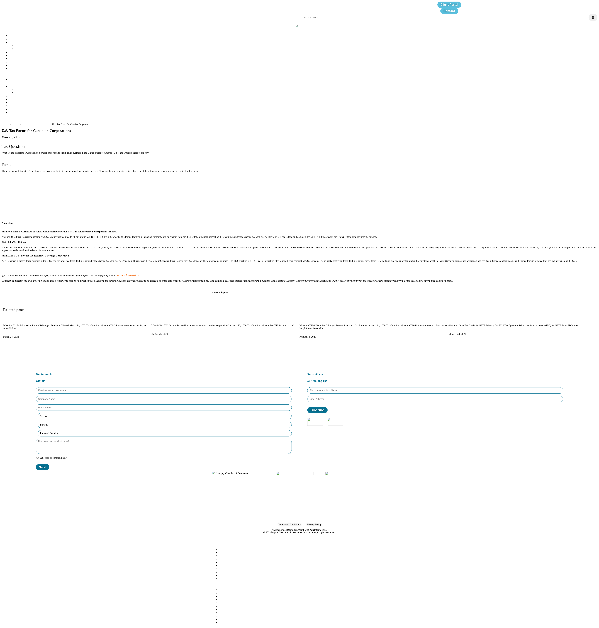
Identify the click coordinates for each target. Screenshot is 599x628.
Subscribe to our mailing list (53, 457)
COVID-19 (224, 558)
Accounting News (229, 562)
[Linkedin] (437, 428)
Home (5, 124)
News (12, 52)
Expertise (14, 42)
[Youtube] (441, 428)
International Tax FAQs (35, 124)
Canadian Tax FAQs (230, 549)
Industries (21, 48)
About (12, 35)
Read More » (10, 333)
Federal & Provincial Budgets (236, 568)
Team (12, 38)
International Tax (229, 578)
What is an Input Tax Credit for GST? (470, 319)
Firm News (225, 572)
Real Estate (225, 575)
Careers (14, 55)
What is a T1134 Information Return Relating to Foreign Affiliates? (44, 319)
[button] (299, 73)
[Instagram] (433, 428)
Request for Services (22, 65)
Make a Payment (19, 68)
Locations (15, 58)
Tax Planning (226, 565)
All (220, 545)
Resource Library (19, 61)
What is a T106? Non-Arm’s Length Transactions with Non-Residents (343, 319)
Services (20, 45)
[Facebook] (429, 428)
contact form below (127, 275)
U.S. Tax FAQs (227, 555)
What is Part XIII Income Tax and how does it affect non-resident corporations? (201, 319)
